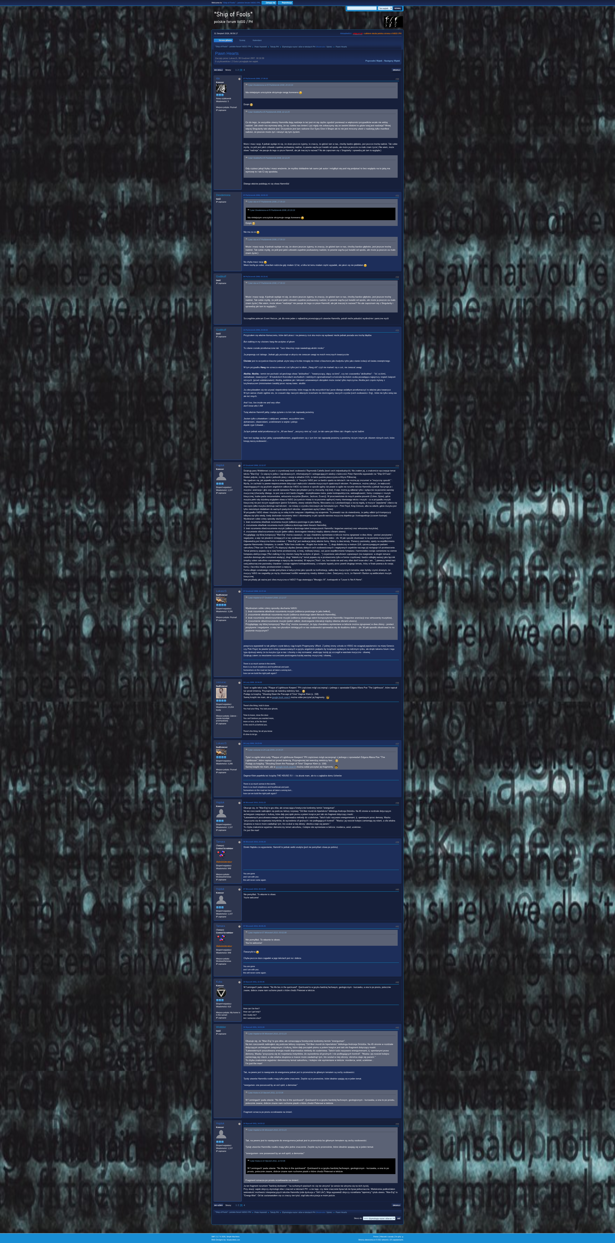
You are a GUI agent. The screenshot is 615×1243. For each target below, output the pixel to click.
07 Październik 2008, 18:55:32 (255, 195)
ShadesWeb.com (233, 1240)
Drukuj (396, 70)
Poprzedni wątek (373, 61)
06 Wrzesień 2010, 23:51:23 (254, 802)
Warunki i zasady (387, 1237)
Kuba (219, 981)
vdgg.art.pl (357, 33)
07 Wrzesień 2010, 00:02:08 (254, 889)
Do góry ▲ (399, 1237)
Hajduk (220, 465)
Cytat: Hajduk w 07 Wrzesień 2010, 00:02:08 (267, 932)
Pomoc (376, 1237)
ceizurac (221, 682)
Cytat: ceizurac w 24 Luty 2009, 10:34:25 (265, 750)
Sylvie (329, 47)
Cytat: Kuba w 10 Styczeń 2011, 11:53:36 (265, 1093)
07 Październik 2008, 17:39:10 (255, 78)
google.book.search (281, 697)
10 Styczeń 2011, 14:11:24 (253, 1027)
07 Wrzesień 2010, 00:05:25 (254, 926)
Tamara (220, 841)
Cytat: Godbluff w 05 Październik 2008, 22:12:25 (269, 112)
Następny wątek (392, 61)
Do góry (218, 1205)
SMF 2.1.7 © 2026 (218, 1237)
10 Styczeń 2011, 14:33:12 (254, 1123)
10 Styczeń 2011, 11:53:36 (253, 982)
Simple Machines (233, 1237)
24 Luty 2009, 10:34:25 (252, 682)
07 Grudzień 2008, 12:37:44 (254, 591)
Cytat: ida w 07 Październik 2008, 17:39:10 (266, 202)
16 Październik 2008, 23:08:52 (255, 330)
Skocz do (358, 1218)
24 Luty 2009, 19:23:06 (252, 743)
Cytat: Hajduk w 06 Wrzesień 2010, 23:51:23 (267, 1034)
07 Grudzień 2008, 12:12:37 (254, 465)
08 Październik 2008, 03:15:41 (255, 277)
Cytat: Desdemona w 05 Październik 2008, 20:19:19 (270, 85)
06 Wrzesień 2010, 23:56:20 (254, 842)
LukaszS (221, 591)
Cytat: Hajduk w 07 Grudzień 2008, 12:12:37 (267, 598)
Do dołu (218, 70)
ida (218, 78)
